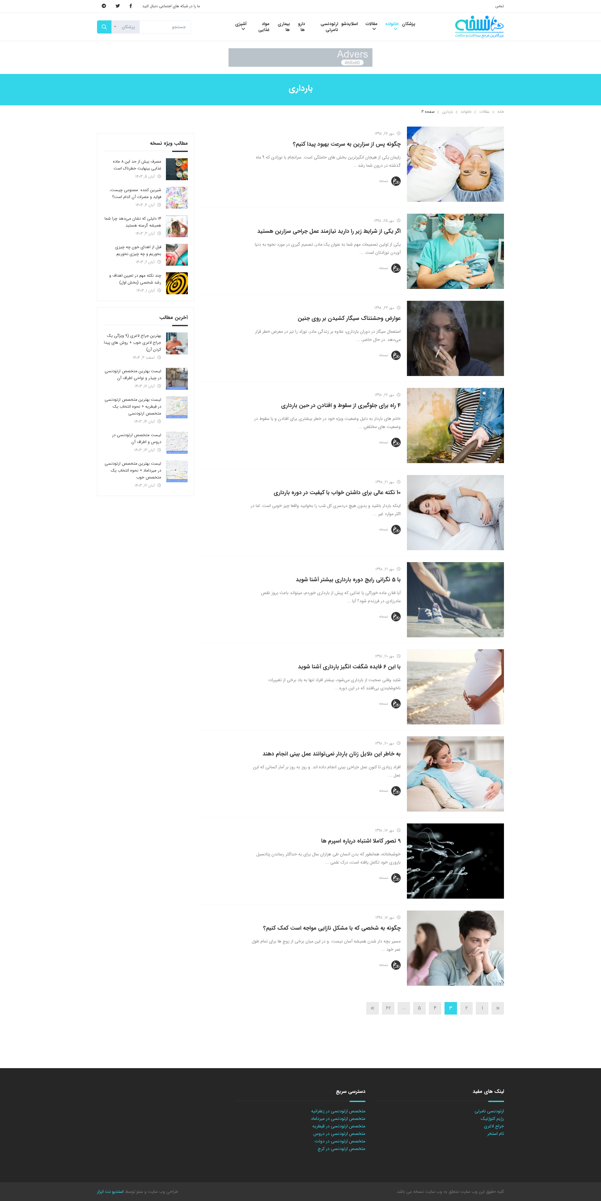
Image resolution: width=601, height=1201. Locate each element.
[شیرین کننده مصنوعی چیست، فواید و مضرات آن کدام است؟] (177, 198)
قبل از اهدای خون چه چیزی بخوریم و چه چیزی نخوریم (138, 250)
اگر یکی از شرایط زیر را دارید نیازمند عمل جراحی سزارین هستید (329, 231)
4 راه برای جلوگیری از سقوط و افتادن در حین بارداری (341, 405)
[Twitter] (118, 6)
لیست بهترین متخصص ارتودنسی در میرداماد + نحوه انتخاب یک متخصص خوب (133, 470)
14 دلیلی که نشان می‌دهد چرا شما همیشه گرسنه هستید (133, 222)
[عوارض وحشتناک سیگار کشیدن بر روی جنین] (455, 338)
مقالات (484, 112)
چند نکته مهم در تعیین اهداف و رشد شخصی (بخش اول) (135, 279)
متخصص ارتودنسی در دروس (339, 1133)
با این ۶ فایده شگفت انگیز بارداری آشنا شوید (349, 666)
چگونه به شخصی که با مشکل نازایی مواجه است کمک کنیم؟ (332, 928)
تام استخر (495, 1133)
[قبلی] (497, 1008)
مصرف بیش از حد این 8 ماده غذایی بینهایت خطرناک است (137, 165)
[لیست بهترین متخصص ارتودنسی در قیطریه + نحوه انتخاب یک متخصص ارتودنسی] (177, 407)
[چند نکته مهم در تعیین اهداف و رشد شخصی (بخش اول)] (177, 283)
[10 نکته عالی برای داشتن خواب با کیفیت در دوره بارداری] (455, 512)
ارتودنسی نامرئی (489, 1111)
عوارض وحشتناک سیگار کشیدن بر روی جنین (349, 318)
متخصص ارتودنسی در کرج (341, 1148)
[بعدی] (372, 1008)
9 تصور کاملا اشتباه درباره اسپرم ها (361, 841)
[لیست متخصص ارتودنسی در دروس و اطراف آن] (177, 443)
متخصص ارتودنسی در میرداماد (338, 1118)
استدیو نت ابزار (110, 1191)
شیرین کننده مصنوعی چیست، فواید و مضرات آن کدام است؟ (135, 193)
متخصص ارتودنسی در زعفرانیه (338, 1111)
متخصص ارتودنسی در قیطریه (338, 1126)
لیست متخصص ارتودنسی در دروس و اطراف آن (136, 438)
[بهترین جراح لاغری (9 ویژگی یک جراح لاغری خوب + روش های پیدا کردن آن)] (177, 343)
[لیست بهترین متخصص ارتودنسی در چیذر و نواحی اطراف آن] (177, 379)
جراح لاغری (494, 1126)
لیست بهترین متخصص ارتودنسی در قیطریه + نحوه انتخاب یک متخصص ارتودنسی (133, 406)
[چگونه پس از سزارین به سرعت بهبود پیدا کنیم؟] (455, 164)
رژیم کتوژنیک (492, 1118)
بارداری (447, 112)
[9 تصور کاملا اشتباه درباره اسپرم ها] (455, 861)
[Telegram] (104, 6)
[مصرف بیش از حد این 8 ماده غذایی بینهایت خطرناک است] (177, 169)
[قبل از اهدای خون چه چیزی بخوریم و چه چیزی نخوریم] (177, 255)
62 (388, 1008)
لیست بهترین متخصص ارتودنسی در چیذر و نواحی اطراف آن (133, 374)
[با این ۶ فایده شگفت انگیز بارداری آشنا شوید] (455, 686)
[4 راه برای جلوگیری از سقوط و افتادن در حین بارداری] (455, 425)
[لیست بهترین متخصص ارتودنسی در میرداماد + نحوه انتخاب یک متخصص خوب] (177, 471)
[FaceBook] (131, 6)
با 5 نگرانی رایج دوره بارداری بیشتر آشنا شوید (348, 579)
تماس (499, 6)
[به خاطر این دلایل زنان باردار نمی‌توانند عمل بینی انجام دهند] (455, 774)
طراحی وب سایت (162, 1191)
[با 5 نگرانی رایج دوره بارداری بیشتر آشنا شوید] (455, 599)
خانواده (466, 112)
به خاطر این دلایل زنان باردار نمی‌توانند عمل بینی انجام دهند (332, 753)
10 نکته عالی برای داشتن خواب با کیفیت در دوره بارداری (337, 492)
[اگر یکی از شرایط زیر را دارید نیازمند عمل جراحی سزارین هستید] (455, 251)
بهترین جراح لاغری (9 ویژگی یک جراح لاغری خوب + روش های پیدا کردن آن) (132, 342)
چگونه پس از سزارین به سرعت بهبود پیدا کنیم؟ (347, 144)
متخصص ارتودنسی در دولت (340, 1141)
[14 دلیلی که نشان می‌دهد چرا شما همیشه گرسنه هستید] (177, 226)
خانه (500, 112)
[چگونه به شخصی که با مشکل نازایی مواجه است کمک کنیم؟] (455, 948)
